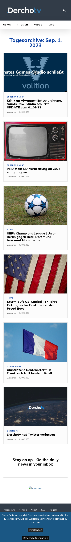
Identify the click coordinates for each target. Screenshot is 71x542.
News (10, 230)
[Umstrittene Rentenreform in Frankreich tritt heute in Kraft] (35, 342)
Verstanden (35, 529)
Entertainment (15, 97)
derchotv (12, 431)
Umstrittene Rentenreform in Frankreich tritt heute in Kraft (29, 371)
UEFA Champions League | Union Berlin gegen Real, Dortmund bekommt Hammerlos (31, 236)
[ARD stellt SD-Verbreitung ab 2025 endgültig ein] (35, 141)
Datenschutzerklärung (35, 537)
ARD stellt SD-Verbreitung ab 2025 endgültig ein (33, 170)
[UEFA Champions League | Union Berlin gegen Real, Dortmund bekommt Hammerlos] (35, 205)
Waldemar (11, 112)
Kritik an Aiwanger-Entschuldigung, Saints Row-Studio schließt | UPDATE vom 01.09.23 (34, 104)
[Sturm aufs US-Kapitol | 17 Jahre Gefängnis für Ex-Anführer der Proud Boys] (35, 273)
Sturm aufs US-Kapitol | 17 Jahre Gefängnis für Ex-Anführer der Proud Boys (32, 305)
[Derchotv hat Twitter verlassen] (35, 406)
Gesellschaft (15, 366)
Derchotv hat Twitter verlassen (31, 434)
